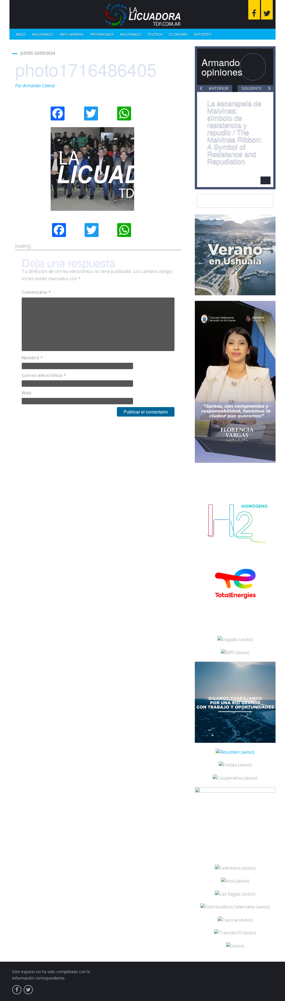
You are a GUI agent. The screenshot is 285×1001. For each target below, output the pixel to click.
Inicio (21, 34)
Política (155, 34)
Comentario (36, 292)
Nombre (32, 358)
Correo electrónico (44, 375)
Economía (178, 34)
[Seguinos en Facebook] (254, 10)
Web (26, 393)
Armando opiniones (222, 66)
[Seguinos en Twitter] (267, 10)
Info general (72, 34)
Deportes (203, 34)
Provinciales (102, 34)
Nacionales (42, 34)
